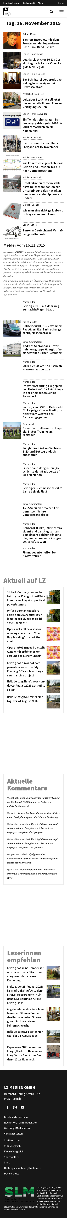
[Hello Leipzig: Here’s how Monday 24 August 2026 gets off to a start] (52, 686)
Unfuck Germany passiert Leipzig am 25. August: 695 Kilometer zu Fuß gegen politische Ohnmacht (33, 802)
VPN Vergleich (12, 1146)
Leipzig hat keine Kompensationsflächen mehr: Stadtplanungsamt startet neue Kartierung (32, 858)
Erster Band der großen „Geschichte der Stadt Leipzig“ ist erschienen (42, 471)
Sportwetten (11, 1157)
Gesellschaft (37, 53)
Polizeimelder (30, 321)
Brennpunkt (36, 137)
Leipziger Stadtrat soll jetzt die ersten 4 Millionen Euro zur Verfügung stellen (43, 103)
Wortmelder (29, 301)
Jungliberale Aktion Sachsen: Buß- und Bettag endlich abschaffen (42, 451)
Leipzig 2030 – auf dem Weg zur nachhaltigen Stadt (41, 307)
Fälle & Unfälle (38, 73)
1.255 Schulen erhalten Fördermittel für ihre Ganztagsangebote (41, 511)
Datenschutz (11, 1173)
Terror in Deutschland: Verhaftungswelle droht (43, 232)
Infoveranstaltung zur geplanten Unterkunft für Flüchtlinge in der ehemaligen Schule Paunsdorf (43, 391)
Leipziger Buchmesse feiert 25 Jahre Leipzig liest (43, 489)
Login (61, 3)
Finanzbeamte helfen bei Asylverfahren (39, 554)
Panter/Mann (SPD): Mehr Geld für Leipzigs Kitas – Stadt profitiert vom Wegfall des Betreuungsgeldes (43, 412)
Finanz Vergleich (14, 1151)
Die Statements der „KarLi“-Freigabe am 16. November (41, 145)
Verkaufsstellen (13, 1133)
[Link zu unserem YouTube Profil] (22, 1107)
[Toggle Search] (51, 11)
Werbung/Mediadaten (17, 1128)
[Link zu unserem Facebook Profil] (7, 1107)
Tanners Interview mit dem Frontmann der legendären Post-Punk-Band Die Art (41, 43)
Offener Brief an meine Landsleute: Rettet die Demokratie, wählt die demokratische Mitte (32, 873)
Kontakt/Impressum (16, 1117)
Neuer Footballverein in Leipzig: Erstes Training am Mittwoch (42, 431)
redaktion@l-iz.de (12, 291)
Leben (26, 53)
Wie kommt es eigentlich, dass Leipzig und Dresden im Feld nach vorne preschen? (43, 166)
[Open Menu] (61, 11)
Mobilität (39, 93)
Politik (26, 137)
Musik (33, 33)
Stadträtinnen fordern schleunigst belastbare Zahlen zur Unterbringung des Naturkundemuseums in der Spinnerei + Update (43, 190)
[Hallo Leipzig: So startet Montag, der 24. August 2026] (52, 701)
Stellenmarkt (29, 3)
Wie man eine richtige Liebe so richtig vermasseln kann (43, 212)
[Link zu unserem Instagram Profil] (15, 1107)
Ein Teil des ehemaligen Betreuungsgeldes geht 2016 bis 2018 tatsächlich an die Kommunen (42, 125)
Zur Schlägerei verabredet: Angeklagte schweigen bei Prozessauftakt (43, 83)
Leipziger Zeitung (11, 3)
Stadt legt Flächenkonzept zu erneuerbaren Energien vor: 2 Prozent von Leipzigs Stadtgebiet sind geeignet (32, 828)
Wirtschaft (28, 93)
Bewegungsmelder (32, 341)
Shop (40, 3)
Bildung (26, 204)
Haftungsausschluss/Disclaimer (22, 1168)
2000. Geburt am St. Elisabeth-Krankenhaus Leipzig (43, 367)
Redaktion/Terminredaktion (20, 1122)
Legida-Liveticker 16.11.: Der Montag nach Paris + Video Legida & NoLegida (43, 63)
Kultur (26, 33)
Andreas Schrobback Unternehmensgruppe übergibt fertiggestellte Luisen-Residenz (42, 349)
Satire (34, 224)
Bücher (35, 204)
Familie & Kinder (39, 113)
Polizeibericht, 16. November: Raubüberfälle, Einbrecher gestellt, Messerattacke (43, 329)
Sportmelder (29, 424)
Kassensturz (37, 157)
